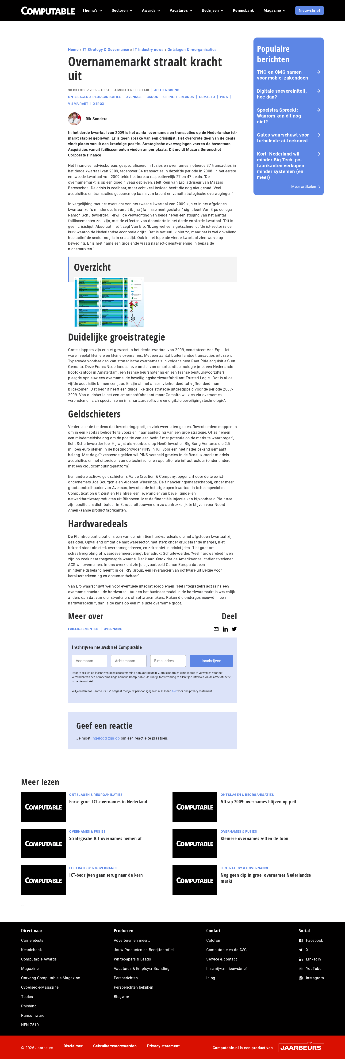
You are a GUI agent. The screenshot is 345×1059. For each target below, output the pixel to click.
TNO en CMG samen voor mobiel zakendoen (282, 75)
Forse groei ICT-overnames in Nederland (108, 801)
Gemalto (207, 97)
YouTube (314, 968)
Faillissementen (83, 629)
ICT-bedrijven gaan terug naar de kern (106, 875)
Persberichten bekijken (133, 987)
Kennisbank (31, 950)
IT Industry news (148, 49)
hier (174, 691)
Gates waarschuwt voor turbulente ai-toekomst (283, 138)
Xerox (98, 104)
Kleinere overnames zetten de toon (254, 838)
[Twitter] (234, 629)
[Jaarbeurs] (299, 1047)
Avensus (134, 97)
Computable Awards (39, 959)
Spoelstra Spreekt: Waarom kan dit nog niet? (279, 116)
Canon (153, 97)
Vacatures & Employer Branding (142, 968)
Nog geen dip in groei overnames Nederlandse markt (266, 878)
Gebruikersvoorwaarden (115, 1046)
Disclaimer (73, 1046)
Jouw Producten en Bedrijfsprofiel (144, 950)
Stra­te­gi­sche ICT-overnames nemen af (105, 838)
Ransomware (32, 1015)
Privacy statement (163, 1046)
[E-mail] (216, 629)
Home (73, 49)
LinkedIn (313, 959)
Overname (113, 629)
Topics (27, 996)
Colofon (213, 940)
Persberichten (126, 978)
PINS (224, 97)
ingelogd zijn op (106, 738)
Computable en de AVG (226, 950)
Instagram (315, 978)
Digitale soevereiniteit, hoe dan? (282, 94)
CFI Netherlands (178, 97)
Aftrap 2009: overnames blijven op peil (258, 801)
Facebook (314, 940)
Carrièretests (32, 940)
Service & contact (221, 959)
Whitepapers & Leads (132, 959)
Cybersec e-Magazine (40, 987)
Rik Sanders (96, 119)
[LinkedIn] (225, 629)
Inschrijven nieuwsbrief (226, 968)
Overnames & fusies (87, 831)
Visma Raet (78, 104)
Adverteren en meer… (132, 940)
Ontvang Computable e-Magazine (50, 978)
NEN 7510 (30, 1025)
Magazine (29, 968)
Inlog (210, 978)
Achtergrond (167, 90)
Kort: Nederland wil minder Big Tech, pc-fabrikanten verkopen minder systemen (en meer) (280, 165)
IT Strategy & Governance (106, 49)
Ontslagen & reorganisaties (192, 49)
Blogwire (121, 996)
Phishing (29, 1006)
